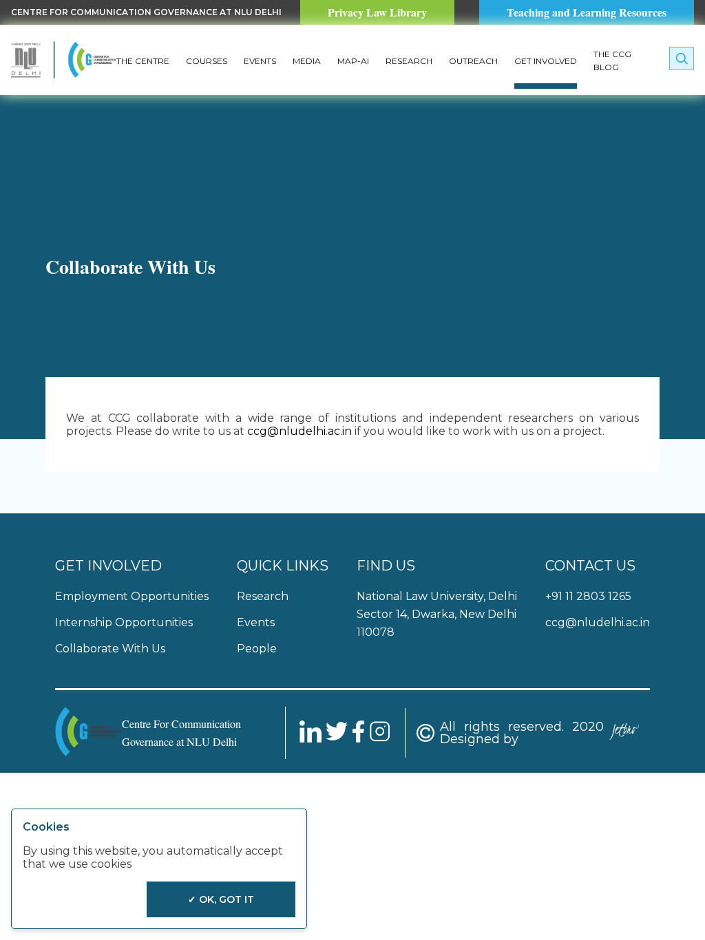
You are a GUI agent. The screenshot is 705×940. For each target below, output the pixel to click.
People (257, 648)
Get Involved (545, 61)
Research (409, 61)
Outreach (473, 61)
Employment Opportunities (132, 596)
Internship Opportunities (124, 622)
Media (307, 61)
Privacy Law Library (377, 12)
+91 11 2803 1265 (588, 596)
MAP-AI (353, 61)
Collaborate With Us (110, 648)
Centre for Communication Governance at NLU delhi (146, 12)
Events (260, 61)
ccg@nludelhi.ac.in (299, 431)
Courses (206, 61)
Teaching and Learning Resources (586, 12)
